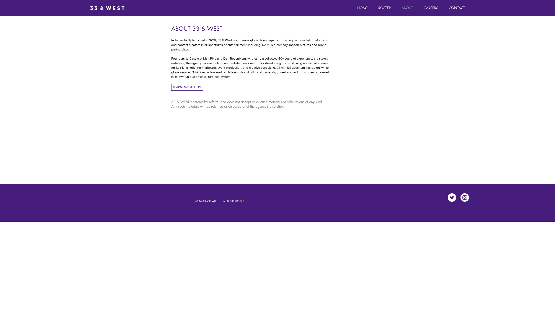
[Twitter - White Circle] (452, 197)
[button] (384, 8)
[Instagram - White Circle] (464, 197)
